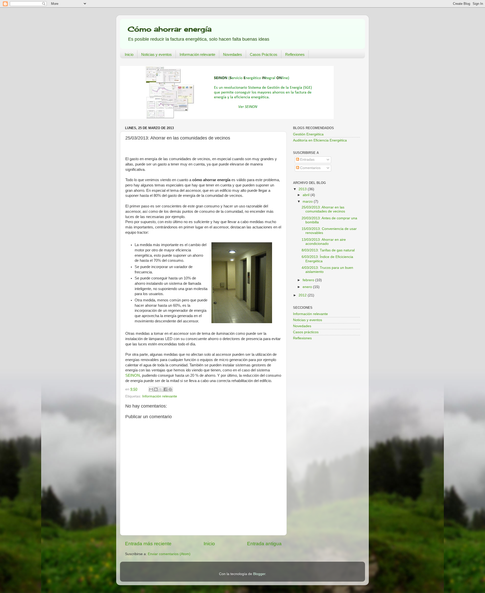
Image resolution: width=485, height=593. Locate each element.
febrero (309, 280)
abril (306, 195)
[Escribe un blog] (155, 389)
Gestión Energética (308, 134)
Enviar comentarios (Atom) (169, 554)
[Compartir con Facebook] (165, 389)
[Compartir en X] (160, 389)
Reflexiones (295, 54)
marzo (308, 201)
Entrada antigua (264, 543)
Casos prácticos (306, 332)
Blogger (259, 574)
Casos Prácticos (263, 54)
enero (308, 287)
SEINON (132, 375)
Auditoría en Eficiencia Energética (320, 140)
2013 (303, 189)
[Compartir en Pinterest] (170, 389)
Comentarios (310, 168)
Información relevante (197, 54)
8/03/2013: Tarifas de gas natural (328, 250)
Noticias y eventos (156, 54)
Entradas (306, 159)
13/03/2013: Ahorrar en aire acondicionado (324, 242)
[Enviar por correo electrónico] (151, 389)
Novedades (232, 54)
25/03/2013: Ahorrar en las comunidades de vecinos (323, 209)
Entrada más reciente (148, 543)
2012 (303, 295)
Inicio (129, 54)
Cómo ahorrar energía (169, 29)
